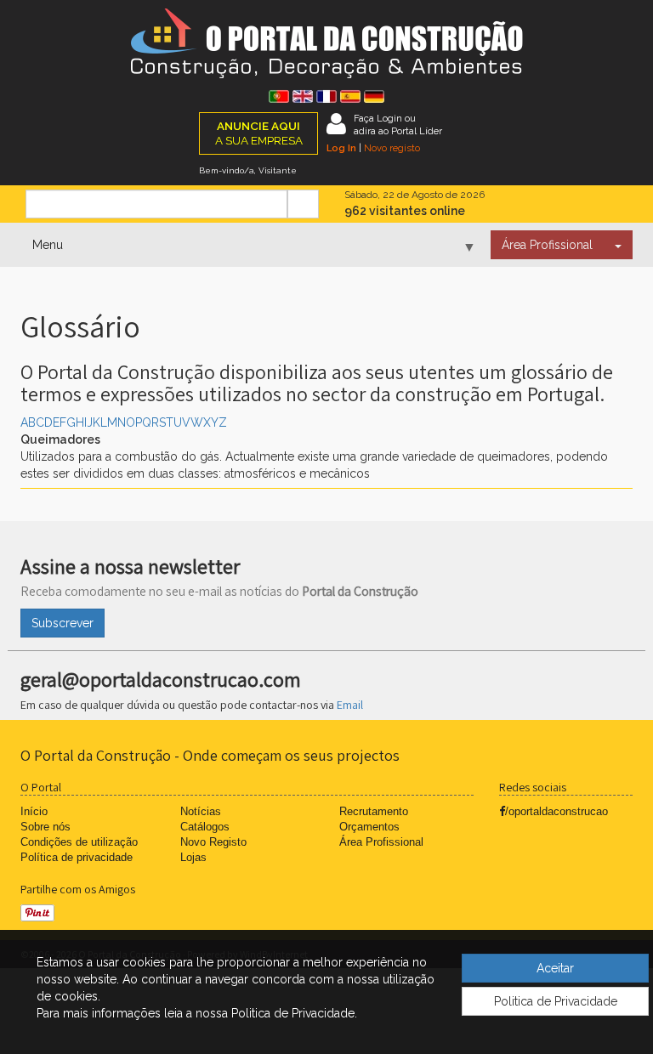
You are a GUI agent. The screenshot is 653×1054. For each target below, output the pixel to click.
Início (34, 811)
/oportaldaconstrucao (556, 811)
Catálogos (205, 826)
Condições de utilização (79, 842)
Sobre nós (45, 826)
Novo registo (392, 148)
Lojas (193, 857)
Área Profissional (547, 245)
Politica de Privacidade (555, 1001)
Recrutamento (373, 811)
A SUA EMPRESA (259, 133)
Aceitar (555, 968)
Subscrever (62, 623)
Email (350, 704)
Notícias (200, 811)
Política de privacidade (76, 857)
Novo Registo (213, 842)
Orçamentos (369, 826)
